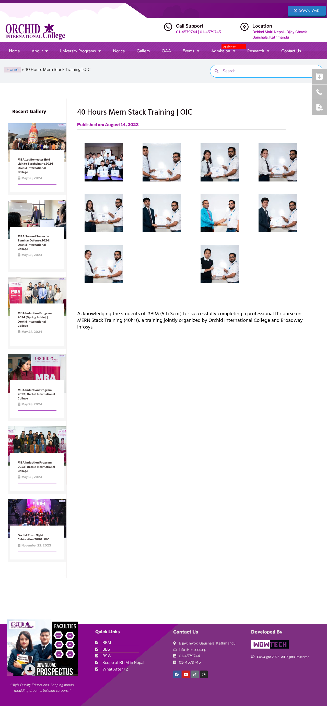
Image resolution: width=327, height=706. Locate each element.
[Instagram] (204, 674)
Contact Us (291, 51)
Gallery (143, 51)
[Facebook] (177, 674)
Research (255, 51)
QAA (166, 51)
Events (188, 51)
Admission (223, 49)
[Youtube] (186, 674)
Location (262, 26)
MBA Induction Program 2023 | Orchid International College (36, 394)
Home (14, 51)
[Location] (244, 27)
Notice (119, 51)
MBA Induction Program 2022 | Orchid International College (36, 467)
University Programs (78, 51)
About (37, 51)
